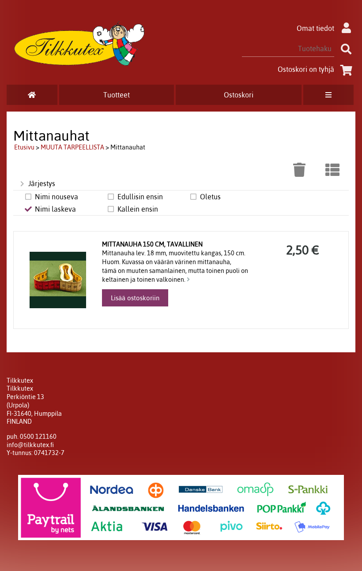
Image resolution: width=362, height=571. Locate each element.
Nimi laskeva (55, 209)
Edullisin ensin (140, 197)
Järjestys (41, 183)
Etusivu (24, 147)
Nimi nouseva (56, 197)
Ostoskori (238, 95)
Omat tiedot (315, 28)
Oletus (210, 197)
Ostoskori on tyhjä (306, 69)
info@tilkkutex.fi (30, 444)
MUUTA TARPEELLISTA (72, 147)
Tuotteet (116, 95)
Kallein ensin (137, 209)
